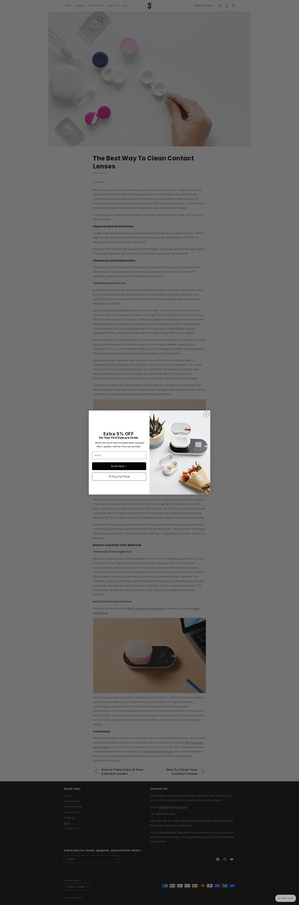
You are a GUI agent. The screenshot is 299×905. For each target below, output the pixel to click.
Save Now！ (119, 466)
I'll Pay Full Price (119, 476)
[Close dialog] (206, 414)
